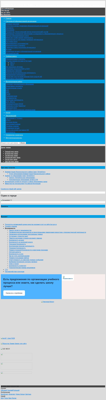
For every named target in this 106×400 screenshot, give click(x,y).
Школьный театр (11, 108)
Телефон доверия (11, 226)
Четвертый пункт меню (12, 158)
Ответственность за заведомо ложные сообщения (26, 260)
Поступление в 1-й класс (14, 118)
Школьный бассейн (12, 53)
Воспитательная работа (14, 81)
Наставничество (11, 98)
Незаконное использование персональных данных (26, 234)
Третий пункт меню (11, 156)
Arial (2, 398)
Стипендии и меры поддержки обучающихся (21, 48)
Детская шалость (15, 252)
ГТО (6, 270)
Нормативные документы (14, 86)
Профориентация (11, 96)
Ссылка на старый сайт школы (11, 189)
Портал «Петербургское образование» (22, 178)
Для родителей (11, 115)
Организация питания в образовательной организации (23, 51)
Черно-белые (20, 394)
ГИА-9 (12, 65)
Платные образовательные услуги (17, 36)
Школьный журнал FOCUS (14, 104)
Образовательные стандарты (15, 46)
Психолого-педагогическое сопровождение (20, 110)
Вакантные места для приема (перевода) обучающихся (24, 40)
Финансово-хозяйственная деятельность (19, 38)
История (8, 49)
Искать (23, 143)
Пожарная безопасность (17, 248)
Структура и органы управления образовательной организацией (27, 26)
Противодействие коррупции (14, 272)
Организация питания (12, 128)
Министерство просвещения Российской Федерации (22, 184)
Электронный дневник (13, 124)
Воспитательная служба (14, 88)
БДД (7, 90)
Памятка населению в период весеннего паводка (25, 238)
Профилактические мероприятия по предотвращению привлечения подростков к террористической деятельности (47, 232)
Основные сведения (12, 24)
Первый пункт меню (11, 152)
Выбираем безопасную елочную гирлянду (23, 262)
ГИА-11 (12, 63)
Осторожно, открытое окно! (18, 236)
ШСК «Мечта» (10, 102)
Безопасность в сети (16, 254)
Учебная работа (11, 56)
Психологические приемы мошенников (22, 268)
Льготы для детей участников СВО (17, 130)
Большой (16, 390)
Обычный (4, 390)
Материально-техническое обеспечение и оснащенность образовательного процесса (34, 34)
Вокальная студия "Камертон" (16, 106)
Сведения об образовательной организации (21, 21)
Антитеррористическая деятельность (21, 246)
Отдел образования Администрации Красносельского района (29, 174)
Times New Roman (10, 398)
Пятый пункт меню (11, 159)
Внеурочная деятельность (14, 100)
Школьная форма (11, 122)
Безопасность (10, 132)
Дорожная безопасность (17, 244)
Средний (10, 390)
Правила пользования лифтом (19, 258)
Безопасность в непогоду (17, 266)
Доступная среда (11, 42)
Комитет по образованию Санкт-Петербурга (19, 176)
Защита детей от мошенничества (20, 230)
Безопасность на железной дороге (21, 242)
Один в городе (14, 264)
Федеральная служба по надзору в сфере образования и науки (26, 182)
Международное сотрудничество (17, 44)
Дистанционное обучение (14, 67)
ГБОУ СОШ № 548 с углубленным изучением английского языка (53, 5)
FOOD (8, 112)
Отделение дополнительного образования (20, 84)
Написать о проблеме (14, 293)
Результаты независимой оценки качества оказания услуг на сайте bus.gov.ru (31, 224)
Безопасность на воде (16, 240)
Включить (12, 394)
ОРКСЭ (8, 120)
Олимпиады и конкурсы (14, 135)
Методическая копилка (14, 138)
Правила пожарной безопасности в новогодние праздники (28, 250)
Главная (8, 18)
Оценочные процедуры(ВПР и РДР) (18, 69)
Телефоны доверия (12, 126)
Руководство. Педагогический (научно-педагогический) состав (27, 32)
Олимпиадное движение (14, 71)
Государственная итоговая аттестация (18, 61)
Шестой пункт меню (12, 161)
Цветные (28, 394)
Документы (9, 28)
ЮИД (7, 92)
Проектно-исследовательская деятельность (21, 73)
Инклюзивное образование (15, 79)
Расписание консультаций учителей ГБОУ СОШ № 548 (24, 77)
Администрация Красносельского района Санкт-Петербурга (25, 172)
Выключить (4, 394)
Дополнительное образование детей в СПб (23, 180)
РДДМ (8, 94)
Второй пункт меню (11, 154)
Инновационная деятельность (15, 75)
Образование (10, 30)
